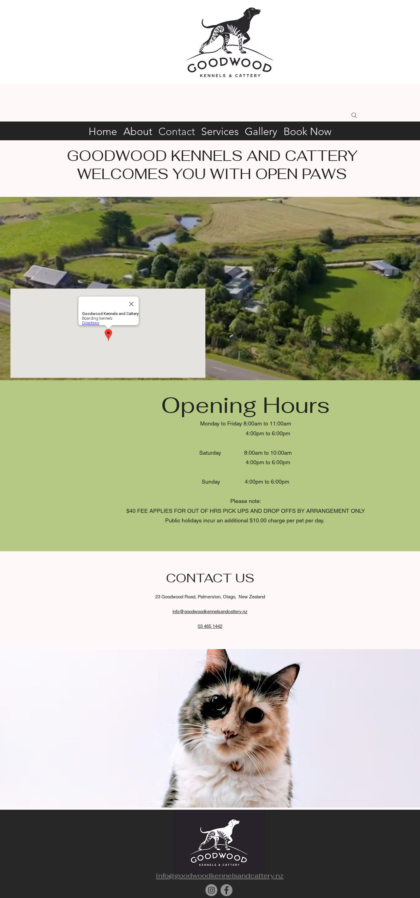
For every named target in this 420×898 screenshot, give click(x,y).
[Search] (354, 115)
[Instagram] (211, 890)
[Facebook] (226, 890)
